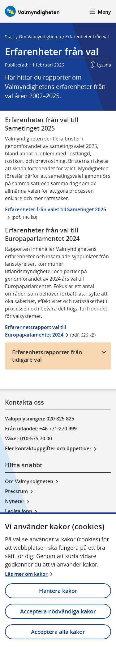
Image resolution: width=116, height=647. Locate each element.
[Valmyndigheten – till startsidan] (32, 11)
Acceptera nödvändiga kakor (58, 611)
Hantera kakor (58, 590)
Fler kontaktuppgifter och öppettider (48, 448)
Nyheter (14, 501)
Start (10, 36)
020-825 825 (60, 418)
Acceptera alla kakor (58, 632)
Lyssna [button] (104, 65)
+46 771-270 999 (58, 428)
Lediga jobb (18, 511)
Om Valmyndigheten (40, 36)
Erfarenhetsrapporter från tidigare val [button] (47, 356)
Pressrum (16, 491)
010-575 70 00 (36, 438)
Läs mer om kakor (26, 574)
